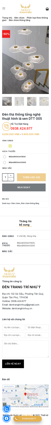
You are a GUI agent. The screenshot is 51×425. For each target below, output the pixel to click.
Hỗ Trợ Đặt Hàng (19, 123)
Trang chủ (7, 17)
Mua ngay (23, 187)
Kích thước (9, 151)
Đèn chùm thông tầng (19, 20)
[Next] (44, 60)
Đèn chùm (19, 17)
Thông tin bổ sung (25, 223)
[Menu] (3, 8)
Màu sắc (7, 168)
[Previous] (6, 60)
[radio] (5, 146)
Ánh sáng (7, 141)
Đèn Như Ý (27, 415)
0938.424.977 (21, 128)
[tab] (25, 223)
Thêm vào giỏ (31, 177)
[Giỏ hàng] (47, 8)
